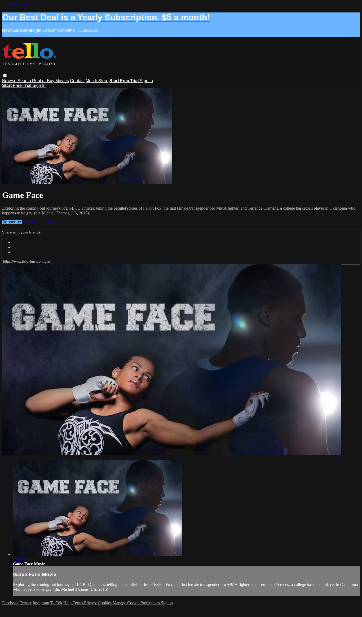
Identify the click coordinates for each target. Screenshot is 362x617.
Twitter (26, 603)
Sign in (146, 80)
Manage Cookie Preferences (137, 603)
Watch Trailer (34, 222)
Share (50, 222)
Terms (78, 603)
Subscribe (12, 222)
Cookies (105, 603)
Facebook (10, 603)
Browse (9, 80)
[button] (5, 75)
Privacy (91, 603)
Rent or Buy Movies (50, 80)
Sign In (39, 85)
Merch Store (97, 80)
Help (68, 603)
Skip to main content (19, 4)
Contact (77, 80)
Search (24, 80)
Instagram (41, 603)
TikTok (56, 603)
